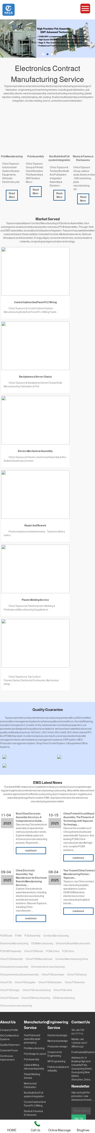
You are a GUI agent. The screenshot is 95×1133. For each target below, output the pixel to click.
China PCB (6, 982)
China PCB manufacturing (36, 990)
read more (31, 850)
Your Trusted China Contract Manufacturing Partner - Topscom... (79, 874)
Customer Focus (9, 1050)
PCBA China (52, 951)
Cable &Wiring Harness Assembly (34, 1066)
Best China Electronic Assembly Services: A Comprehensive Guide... (30, 817)
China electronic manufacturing (48, 966)
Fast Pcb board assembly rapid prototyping (32, 1039)
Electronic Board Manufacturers (73, 943)
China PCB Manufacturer (39, 959)
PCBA (18, 935)
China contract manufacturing (16, 1005)
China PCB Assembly (11, 959)
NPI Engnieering (57, 1061)
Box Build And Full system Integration (34, 1094)
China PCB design (10, 990)
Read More (12, 195)
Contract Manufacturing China (71, 959)
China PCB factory (77, 974)
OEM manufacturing (64, 998)
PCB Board (6, 935)
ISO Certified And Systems (9, 1037)
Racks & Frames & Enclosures (33, 1112)
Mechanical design (58, 1041)
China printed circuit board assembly (19, 974)
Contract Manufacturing (56, 935)
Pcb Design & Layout (35, 1053)
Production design (57, 1046)
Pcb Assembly (31, 1059)
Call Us (35, 1130)
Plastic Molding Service (32, 1076)
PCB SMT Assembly (10, 951)
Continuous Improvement (7, 1057)
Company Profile (9, 1030)
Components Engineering (55, 1053)
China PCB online (62, 990)
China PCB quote (9, 998)
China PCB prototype (52, 974)
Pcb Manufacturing (34, 1048)
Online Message (59, 1130)
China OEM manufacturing (35, 998)
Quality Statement (10, 1044)
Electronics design (57, 1035)
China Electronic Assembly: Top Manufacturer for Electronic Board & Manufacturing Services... (31, 878)
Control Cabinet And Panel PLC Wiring (35, 1103)
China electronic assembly (14, 966)
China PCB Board (33, 951)
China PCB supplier (25, 982)
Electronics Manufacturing (14, 943)
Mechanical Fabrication (30, 1085)
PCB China (68, 951)
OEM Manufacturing (42, 943)
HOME (12, 1130)
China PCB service (75, 982)
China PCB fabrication (50, 982)
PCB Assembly (32, 935)
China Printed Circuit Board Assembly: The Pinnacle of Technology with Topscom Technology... (78, 819)
